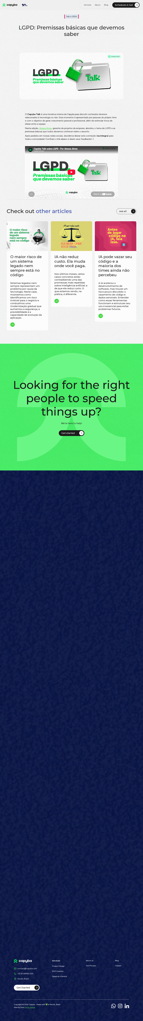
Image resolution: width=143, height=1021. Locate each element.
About (97, 5)
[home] (10, 5)
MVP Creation (57, 971)
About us (89, 961)
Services (87, 5)
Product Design (58, 966)
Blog (106, 5)
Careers (118, 966)
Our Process (91, 966)
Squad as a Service (59, 976)
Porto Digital (30, 1007)
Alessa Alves (45, 128)
